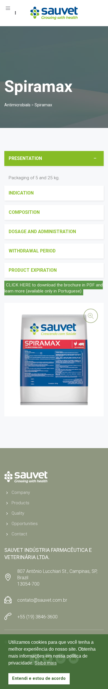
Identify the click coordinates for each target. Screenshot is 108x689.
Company (21, 492)
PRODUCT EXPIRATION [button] (33, 270)
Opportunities (25, 523)
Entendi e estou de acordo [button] (39, 678)
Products (20, 502)
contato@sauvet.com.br (42, 600)
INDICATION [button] (21, 193)
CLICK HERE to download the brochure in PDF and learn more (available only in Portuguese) (53, 288)
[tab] (54, 158)
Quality (18, 513)
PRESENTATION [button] (25, 158)
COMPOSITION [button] (24, 212)
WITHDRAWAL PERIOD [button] (32, 251)
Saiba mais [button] (46, 663)
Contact (19, 534)
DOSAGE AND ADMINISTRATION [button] (42, 231)
